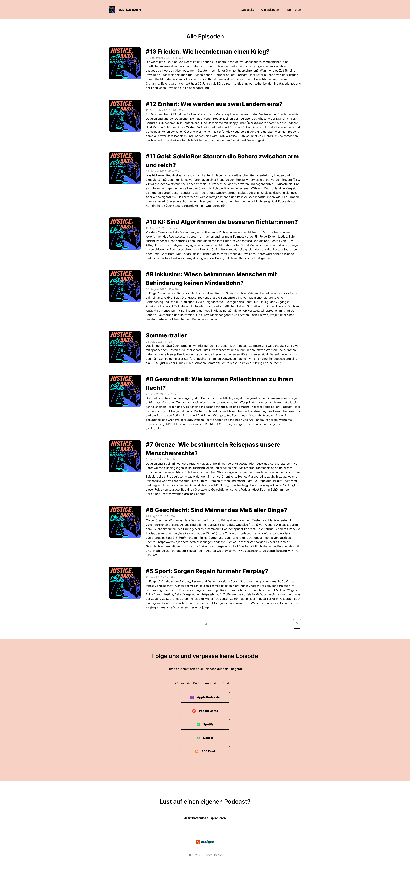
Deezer (208, 737)
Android (210, 683)
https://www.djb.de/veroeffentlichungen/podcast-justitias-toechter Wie (206, 542)
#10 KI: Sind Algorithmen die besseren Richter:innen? (222, 221)
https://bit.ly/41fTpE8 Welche (221, 594)
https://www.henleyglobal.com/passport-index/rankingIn (258, 485)
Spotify (208, 724)
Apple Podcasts (208, 697)
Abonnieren (293, 9)
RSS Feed (208, 751)
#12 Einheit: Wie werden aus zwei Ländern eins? (214, 103)
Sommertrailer (166, 335)
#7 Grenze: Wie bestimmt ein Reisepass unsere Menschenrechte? (213, 449)
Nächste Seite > (297, 624)
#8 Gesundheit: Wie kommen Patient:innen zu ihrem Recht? (220, 383)
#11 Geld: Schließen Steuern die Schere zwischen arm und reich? (222, 161)
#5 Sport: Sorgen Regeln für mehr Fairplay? (207, 571)
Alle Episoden (270, 9)
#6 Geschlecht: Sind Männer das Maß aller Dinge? (216, 510)
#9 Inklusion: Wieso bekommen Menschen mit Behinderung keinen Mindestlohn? (211, 278)
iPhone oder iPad (187, 683)
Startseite (247, 9)
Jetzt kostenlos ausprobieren (205, 818)
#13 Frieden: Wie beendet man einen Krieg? (208, 51)
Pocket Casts (208, 711)
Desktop (228, 683)
